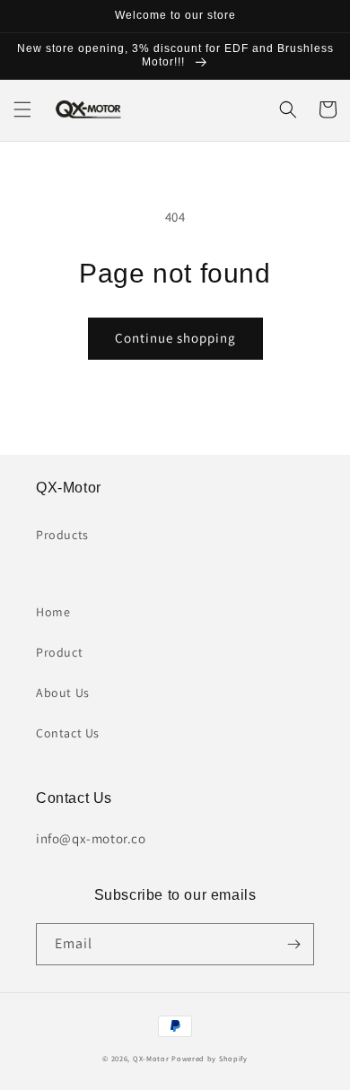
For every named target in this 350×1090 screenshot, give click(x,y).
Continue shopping (175, 337)
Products (62, 535)
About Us (63, 693)
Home (53, 612)
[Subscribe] (293, 944)
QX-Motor (151, 1058)
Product (59, 652)
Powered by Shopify (209, 1058)
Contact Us (68, 733)
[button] (22, 109)
